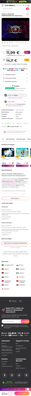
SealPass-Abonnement (7, 366)
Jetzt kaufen (22, 393)
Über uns (4, 343)
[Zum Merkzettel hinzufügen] (27, 14)
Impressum (4, 355)
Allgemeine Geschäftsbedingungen (7, 346)
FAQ (17, 343)
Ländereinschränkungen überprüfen (15, 105)
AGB (15, 326)
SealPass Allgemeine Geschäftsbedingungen (7, 350)
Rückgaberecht (19, 345)
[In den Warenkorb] (13, 163)
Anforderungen (21, 139)
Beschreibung (10, 139)
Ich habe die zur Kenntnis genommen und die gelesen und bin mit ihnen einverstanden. (16, 326)
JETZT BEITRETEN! (25, 321)
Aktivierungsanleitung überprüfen (15, 97)
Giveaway (18, 365)
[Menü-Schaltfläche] (2, 5)
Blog (17, 363)
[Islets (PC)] (22, 152)
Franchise (4, 364)
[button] (28, 5)
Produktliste (4, 361)
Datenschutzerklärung (15, 325)
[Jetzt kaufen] (11, 393)
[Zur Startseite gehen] (10, 5)
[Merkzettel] (26, 5)
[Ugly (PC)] (8, 152)
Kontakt (18, 351)
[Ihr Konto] (23, 5)
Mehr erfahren (19, 112)
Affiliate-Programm (20, 368)
